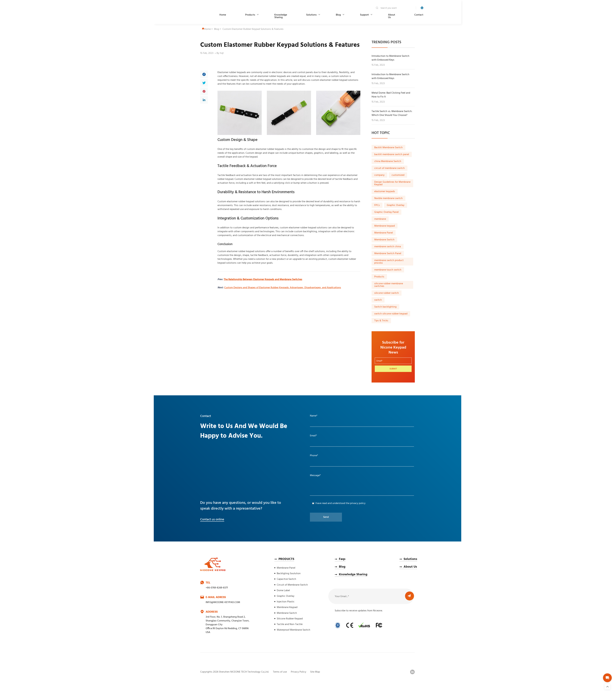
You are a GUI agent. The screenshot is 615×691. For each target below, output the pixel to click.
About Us (391, 16)
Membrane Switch (384, 240)
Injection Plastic (286, 602)
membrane (380, 219)
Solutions (311, 15)
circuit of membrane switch (389, 168)
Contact (418, 15)
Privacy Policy (298, 672)
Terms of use (280, 672)
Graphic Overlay (395, 205)
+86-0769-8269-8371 (217, 588)
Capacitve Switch (286, 579)
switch (378, 300)
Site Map (315, 672)
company (379, 175)
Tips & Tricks (381, 321)
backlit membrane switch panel (391, 154)
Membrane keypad (384, 226)
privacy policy (357, 503)
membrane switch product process (389, 261)
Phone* (314, 455)
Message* (315, 475)
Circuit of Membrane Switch (292, 585)
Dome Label (283, 590)
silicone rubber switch (386, 293)
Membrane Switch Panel (387, 253)
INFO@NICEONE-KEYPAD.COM (223, 602)
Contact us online (212, 519)
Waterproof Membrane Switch (293, 630)
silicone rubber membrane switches (388, 285)
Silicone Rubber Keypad (290, 619)
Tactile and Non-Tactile (290, 624)
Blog (338, 15)
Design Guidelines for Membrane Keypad (392, 183)
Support (364, 15)
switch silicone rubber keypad (390, 314)
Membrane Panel (383, 233)
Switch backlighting (385, 307)
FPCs (377, 205)
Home (222, 15)
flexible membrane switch (388, 198)
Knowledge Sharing (280, 16)
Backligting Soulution (289, 573)
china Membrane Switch (387, 161)
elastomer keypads (384, 191)
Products (250, 15)
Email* (313, 435)
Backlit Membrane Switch (388, 148)
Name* (313, 416)
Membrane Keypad (287, 607)
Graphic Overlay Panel (386, 212)
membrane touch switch (387, 270)
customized (398, 175)
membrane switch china (387, 247)
